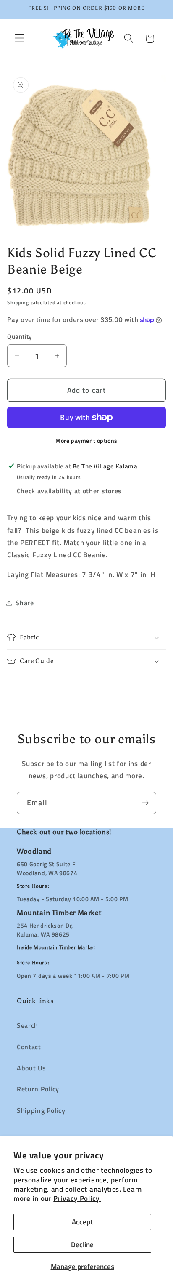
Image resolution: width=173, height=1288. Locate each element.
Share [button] (25, 603)
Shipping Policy (41, 1110)
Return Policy (38, 1089)
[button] (19, 38)
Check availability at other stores (69, 491)
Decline (82, 1244)
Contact (29, 1047)
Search (27, 1025)
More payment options (86, 440)
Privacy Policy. (77, 1198)
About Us (31, 1068)
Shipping (18, 302)
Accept (82, 1221)
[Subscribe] (145, 803)
